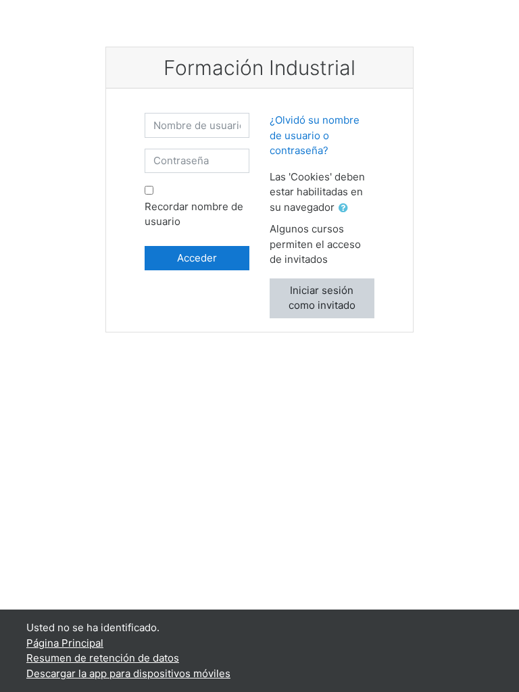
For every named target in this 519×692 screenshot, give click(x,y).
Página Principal (64, 643)
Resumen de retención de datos (102, 657)
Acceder (197, 257)
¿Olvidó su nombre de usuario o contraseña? (315, 135)
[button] (346, 208)
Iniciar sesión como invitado (322, 298)
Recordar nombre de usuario (194, 214)
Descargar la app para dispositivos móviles (128, 673)
